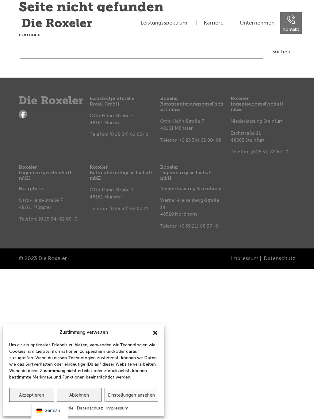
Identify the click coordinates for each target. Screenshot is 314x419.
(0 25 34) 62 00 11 (128, 208)
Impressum (117, 408)
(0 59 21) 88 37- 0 (199, 226)
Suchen (281, 51)
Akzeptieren (31, 395)
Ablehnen (79, 395)
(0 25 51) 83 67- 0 (269, 152)
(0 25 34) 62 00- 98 (200, 140)
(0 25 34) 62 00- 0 (128, 134)
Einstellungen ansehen (131, 395)
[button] (155, 332)
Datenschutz (90, 408)
